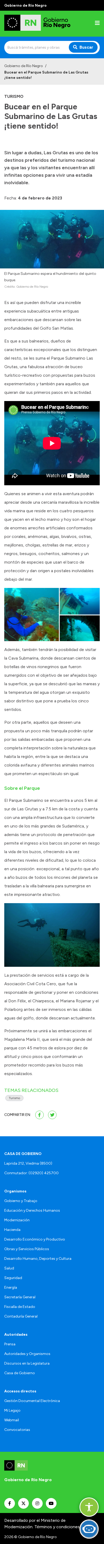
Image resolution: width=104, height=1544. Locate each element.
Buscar (86, 47)
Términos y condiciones (57, 1526)
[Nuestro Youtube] (51, 1503)
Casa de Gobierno (19, 1373)
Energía (10, 1287)
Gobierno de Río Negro (23, 66)
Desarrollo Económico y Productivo (34, 1239)
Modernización (17, 1220)
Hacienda (12, 1229)
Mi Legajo (12, 1410)
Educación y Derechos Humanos (32, 1210)
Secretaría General (19, 1297)
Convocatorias (17, 1429)
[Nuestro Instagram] (37, 1503)
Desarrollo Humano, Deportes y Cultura (37, 1258)
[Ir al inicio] (38, 23)
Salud (9, 1268)
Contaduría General (21, 1316)
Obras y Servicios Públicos (26, 1249)
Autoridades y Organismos (27, 1354)
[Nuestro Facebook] (9, 1503)
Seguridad (13, 1278)
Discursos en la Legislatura (27, 1363)
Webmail (11, 1420)
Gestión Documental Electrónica (32, 1401)
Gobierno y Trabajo (20, 1201)
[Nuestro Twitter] (23, 1503)
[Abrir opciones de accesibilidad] (89, 1507)
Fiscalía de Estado (19, 1306)
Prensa (9, 1344)
